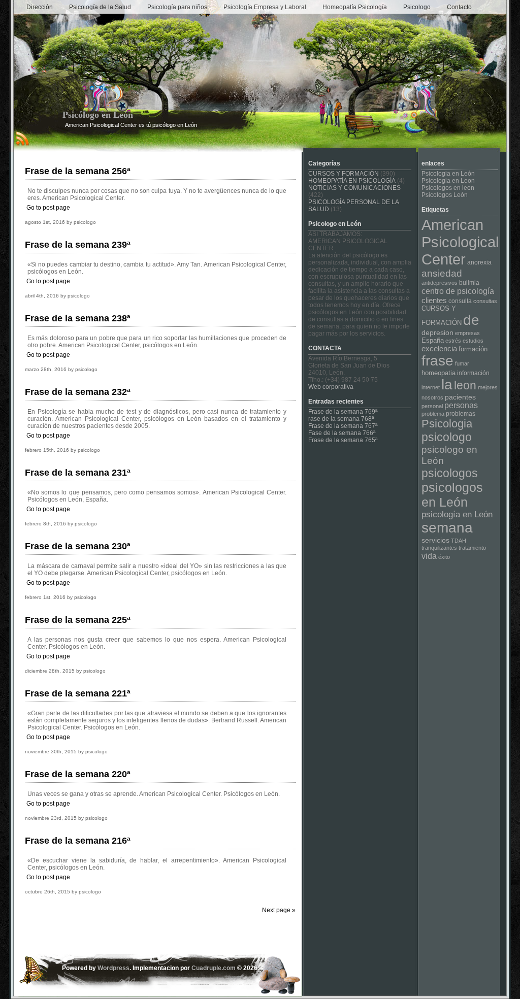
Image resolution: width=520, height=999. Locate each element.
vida (429, 555)
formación (473, 349)
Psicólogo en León (97, 115)
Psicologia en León (448, 173)
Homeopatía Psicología (354, 7)
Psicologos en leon (447, 187)
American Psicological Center (460, 242)
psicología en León (457, 514)
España (432, 340)
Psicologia (446, 423)
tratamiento (472, 548)
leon (465, 385)
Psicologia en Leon (448, 180)
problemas (460, 413)
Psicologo (417, 7)
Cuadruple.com (213, 968)
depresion (437, 332)
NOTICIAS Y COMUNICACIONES (354, 187)
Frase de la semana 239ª (78, 245)
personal (432, 406)
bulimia (469, 282)
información (473, 373)
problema (432, 414)
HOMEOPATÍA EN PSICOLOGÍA (352, 180)
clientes (434, 300)
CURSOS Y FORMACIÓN (343, 173)
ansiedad (441, 273)
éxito (444, 557)
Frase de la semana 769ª (342, 411)
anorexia (479, 262)
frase (437, 361)
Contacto (459, 7)
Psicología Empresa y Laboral (264, 7)
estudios (473, 341)
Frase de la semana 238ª (78, 318)
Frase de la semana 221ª (78, 693)
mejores (488, 387)
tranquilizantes (439, 548)
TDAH (458, 541)
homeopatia (438, 373)
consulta (460, 301)
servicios (435, 540)
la (446, 384)
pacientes (460, 397)
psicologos (449, 473)
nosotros (432, 397)
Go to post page (48, 207)
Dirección (39, 7)
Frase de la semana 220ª (78, 774)
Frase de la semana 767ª (342, 425)
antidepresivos (439, 283)
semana (447, 528)
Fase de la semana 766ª (341, 433)
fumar (462, 363)
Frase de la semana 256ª (78, 171)
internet (430, 387)
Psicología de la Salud (100, 7)
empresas (467, 333)
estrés (453, 341)
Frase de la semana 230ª (78, 546)
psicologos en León (452, 494)
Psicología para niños (177, 7)
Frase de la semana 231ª (78, 473)
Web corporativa (330, 386)
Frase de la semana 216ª (78, 841)
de (471, 320)
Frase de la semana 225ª (78, 620)
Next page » (279, 910)
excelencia (439, 348)
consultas (485, 301)
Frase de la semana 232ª (78, 392)
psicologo (446, 437)
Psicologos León (444, 194)
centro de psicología (457, 290)
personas (461, 405)
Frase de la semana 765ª (342, 440)
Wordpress (113, 968)
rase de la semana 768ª (341, 418)
